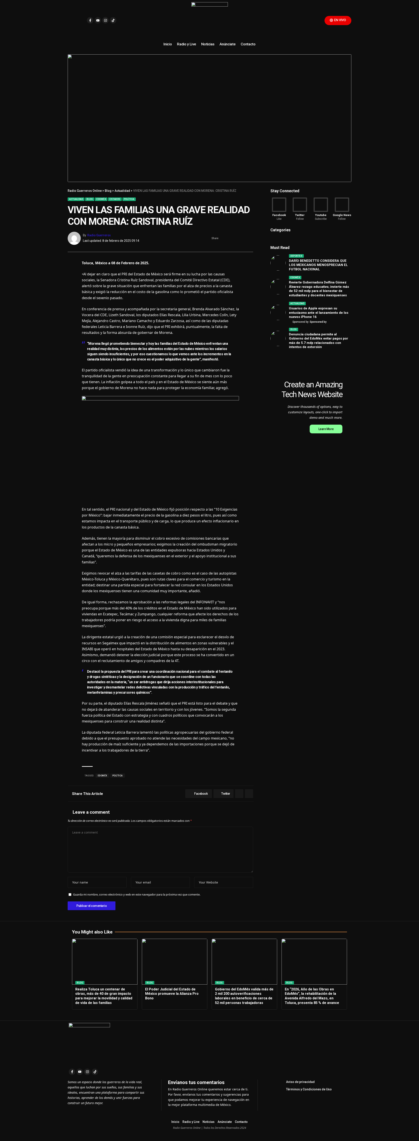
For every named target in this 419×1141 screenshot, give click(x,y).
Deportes (296, 256)
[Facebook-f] (90, 20)
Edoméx (101, 199)
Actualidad (76, 199)
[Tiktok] (113, 20)
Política (129, 199)
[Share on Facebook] (223, 238)
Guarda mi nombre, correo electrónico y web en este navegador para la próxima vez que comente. (136, 894)
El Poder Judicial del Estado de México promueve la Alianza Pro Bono (172, 993)
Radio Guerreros (99, 235)
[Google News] (342, 209)
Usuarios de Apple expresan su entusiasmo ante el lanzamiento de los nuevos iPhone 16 (318, 312)
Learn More (326, 429)
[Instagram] (105, 20)
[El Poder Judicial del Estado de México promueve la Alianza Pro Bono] (174, 962)
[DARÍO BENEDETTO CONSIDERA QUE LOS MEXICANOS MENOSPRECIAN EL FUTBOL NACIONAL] (278, 263)
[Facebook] (279, 209)
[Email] (243, 238)
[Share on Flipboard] (237, 238)
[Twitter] (300, 209)
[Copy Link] (250, 238)
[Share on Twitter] (230, 238)
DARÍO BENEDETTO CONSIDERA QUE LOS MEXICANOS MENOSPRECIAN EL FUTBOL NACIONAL (318, 265)
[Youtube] (97, 20)
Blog (90, 199)
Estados (115, 199)
